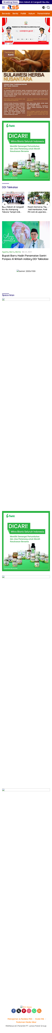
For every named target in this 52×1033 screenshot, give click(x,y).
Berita (18, 252)
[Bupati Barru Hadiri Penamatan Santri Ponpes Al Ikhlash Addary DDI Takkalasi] (26, 234)
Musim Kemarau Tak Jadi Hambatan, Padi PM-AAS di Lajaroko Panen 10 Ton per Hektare (11, 209)
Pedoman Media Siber (26, 1022)
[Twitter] (19, 1011)
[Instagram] (29, 1011)
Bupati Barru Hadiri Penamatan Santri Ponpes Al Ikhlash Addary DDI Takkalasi (25, 257)
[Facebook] (13, 1011)
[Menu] (4, 7)
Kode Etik (39, 1019)
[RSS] (39, 1011)
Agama (5, 252)
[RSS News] (13, 7)
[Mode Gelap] (43, 7)
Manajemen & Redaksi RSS (20, 1019)
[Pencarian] (48, 7)
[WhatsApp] (34, 1011)
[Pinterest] (24, 1011)
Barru (11, 252)
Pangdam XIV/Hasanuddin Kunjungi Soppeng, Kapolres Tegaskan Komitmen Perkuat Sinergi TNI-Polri (37, 209)
